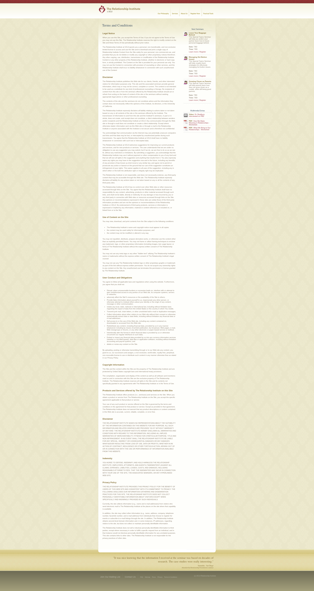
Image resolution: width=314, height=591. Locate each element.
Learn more (193, 52)
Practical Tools (209, 10)
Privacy (159, 577)
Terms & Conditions (170, 577)
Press (154, 577)
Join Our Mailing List (110, 577)
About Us (184, 10)
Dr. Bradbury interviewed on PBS (197, 115)
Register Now (195, 10)
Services (174, 10)
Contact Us (130, 577)
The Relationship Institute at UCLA (120, 10)
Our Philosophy (162, 10)
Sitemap (147, 577)
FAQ (141, 577)
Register (202, 52)
